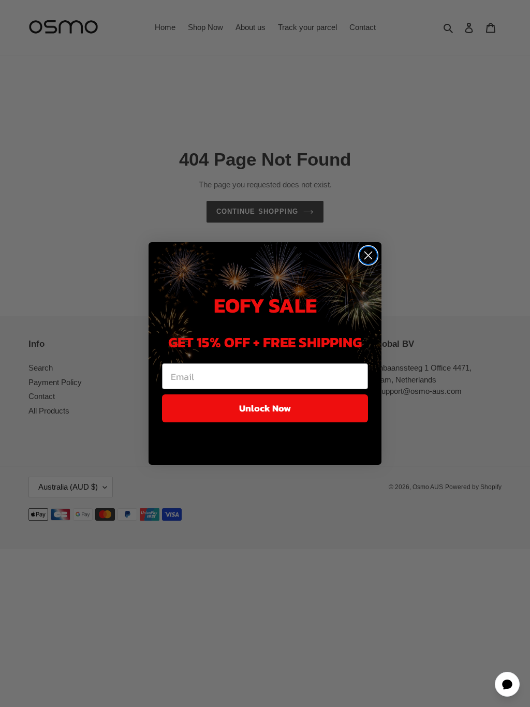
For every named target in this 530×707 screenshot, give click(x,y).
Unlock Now (265, 408)
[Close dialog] (368, 255)
